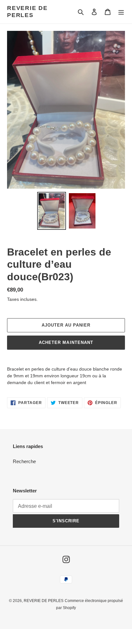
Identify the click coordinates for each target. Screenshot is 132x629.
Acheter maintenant (66, 342)
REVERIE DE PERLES (27, 11)
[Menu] (121, 12)
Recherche (24, 461)
